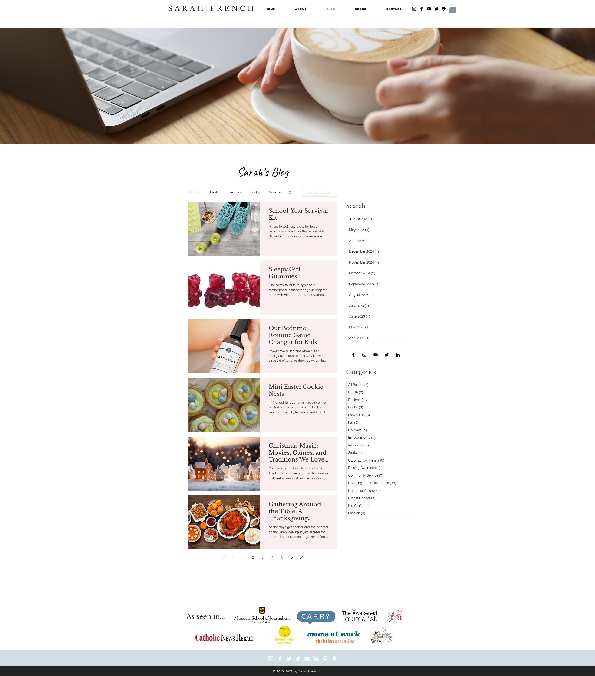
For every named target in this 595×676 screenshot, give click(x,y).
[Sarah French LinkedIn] (316, 658)
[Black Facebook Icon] (421, 9)
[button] (452, 8)
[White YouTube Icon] (307, 658)
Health (215, 192)
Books (254, 192)
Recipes (235, 192)
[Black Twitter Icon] (436, 9)
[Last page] (302, 557)
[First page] (223, 557)
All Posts (194, 192)
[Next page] (292, 557)
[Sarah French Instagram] (271, 658)
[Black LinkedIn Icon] (397, 355)
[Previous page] (233, 557)
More (272, 192)
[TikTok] (298, 658)
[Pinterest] (325, 658)
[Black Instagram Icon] (414, 9)
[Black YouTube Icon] (429, 9)
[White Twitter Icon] (289, 658)
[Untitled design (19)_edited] (443, 9)
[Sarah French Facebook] (280, 658)
